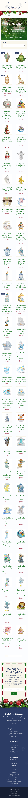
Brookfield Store (14, 760)
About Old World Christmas (14, 781)
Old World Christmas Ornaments (14, 733)
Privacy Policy (14, 793)
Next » (19, 656)
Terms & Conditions (14, 791)
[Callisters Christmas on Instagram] (15, 765)
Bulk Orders (14, 737)
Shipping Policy (14, 751)
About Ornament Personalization (14, 735)
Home (5, 21)
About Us (14, 772)
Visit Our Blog (14, 783)
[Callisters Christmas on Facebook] (13, 765)
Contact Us (14, 749)
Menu (5, 3)
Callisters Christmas (18, 790)
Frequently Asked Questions (14, 778)
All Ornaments (11, 21)
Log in (14, 744)
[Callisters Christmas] (14, 8)
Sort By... (5, 43)
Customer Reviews (14, 774)
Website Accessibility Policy (14, 795)
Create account (14, 745)
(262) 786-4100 (14, 763)
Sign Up (14, 694)
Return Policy (14, 753)
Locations (14, 762)
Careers (14, 776)
